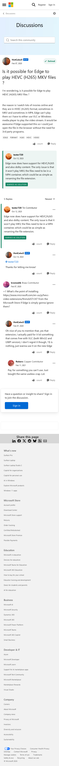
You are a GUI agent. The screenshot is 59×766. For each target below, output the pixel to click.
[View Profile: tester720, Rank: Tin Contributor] (7, 209)
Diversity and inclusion (12, 729)
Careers (7, 704)
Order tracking (9, 525)
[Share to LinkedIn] (14, 440)
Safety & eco (9, 758)
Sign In (51, 4)
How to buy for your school (14, 575)
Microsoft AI (8, 604)
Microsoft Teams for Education (15, 565)
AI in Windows (9, 480)
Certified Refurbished (12, 530)
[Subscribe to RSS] (40, 440)
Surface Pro (8, 455)
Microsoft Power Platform (13, 625)
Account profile (9, 505)
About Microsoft (10, 709)
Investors (7, 724)
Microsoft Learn (10, 664)
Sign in (16, 405)
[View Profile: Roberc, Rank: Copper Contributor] (11, 363)
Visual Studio (9, 689)
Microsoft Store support (13, 515)
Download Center (10, 510)
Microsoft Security (11, 609)
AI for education (10, 590)
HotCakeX (17, 59)
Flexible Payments (10, 540)
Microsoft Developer (11, 659)
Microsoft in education (12, 555)
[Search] (34, 5)
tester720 (18, 154)
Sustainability (9, 739)
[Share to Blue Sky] (34, 440)
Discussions (10, 13)
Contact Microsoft (21, 751)
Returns (7, 520)
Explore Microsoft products (14, 485)
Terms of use (24, 755)
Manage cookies (10, 755)
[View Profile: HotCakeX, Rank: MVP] (6, 61)
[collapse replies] (29, 205)
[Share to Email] (45, 440)
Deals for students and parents (15, 585)
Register (42, 4)
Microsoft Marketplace (12, 679)
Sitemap (7, 751)
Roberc (19, 361)
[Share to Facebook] (19, 440)
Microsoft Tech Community (14, 674)
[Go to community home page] (10, 4)
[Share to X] (24, 440)
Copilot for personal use (13, 475)
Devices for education (12, 560)
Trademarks (37, 755)
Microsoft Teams (10, 630)
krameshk (16, 282)
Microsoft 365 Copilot (12, 635)
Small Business (9, 640)
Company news (9, 714)
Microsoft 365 (9, 620)
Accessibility (8, 734)
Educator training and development (17, 580)
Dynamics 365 (9, 614)
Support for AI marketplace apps (16, 669)
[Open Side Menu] (4, 4)
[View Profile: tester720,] (9, 156)
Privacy (34, 751)
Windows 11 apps (10, 490)
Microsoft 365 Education (13, 570)
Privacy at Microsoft (11, 719)
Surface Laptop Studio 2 (13, 465)
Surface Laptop (9, 460)
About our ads (33, 758)
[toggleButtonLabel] (54, 13)
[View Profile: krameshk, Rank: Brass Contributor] (6, 284)
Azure (6, 654)
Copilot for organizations (13, 470)
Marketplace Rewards (12, 684)
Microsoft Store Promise (13, 535)
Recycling (21, 758)
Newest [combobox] (50, 199)
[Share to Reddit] (29, 440)
